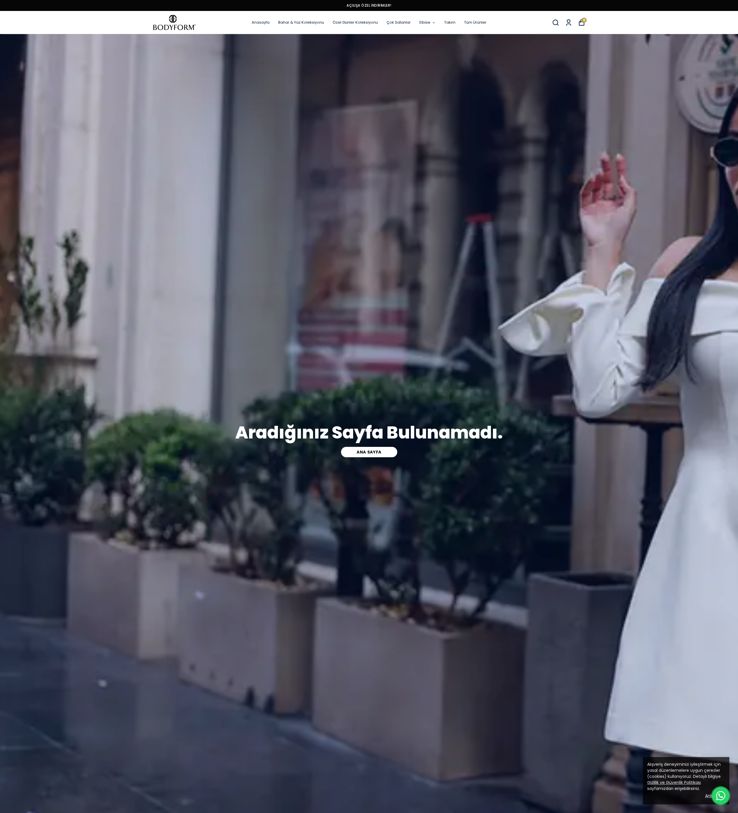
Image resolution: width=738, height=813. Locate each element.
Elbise (424, 22)
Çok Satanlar (399, 22)
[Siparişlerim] (568, 22)
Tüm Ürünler (475, 22)
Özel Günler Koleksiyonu (355, 22)
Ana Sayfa (369, 452)
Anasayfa (261, 22)
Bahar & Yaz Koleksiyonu (301, 22)
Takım (449, 22)
